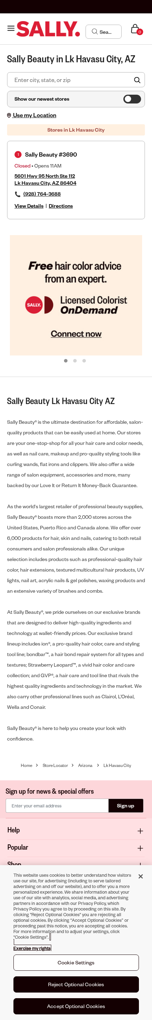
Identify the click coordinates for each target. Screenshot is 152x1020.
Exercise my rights (32, 948)
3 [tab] (84, 361)
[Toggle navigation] (11, 28)
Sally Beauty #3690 (51, 154)
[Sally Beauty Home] (48, 29)
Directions (61, 205)
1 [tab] (66, 361)
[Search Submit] (95, 31)
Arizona (85, 765)
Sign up (125, 805)
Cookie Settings (76, 962)
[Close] (140, 876)
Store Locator (55, 765)
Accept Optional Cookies (76, 1006)
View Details (28, 205)
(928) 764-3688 (42, 193)
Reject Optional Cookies (76, 984)
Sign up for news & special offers (50, 790)
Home (26, 765)
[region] (76, 942)
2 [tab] (75, 361)
